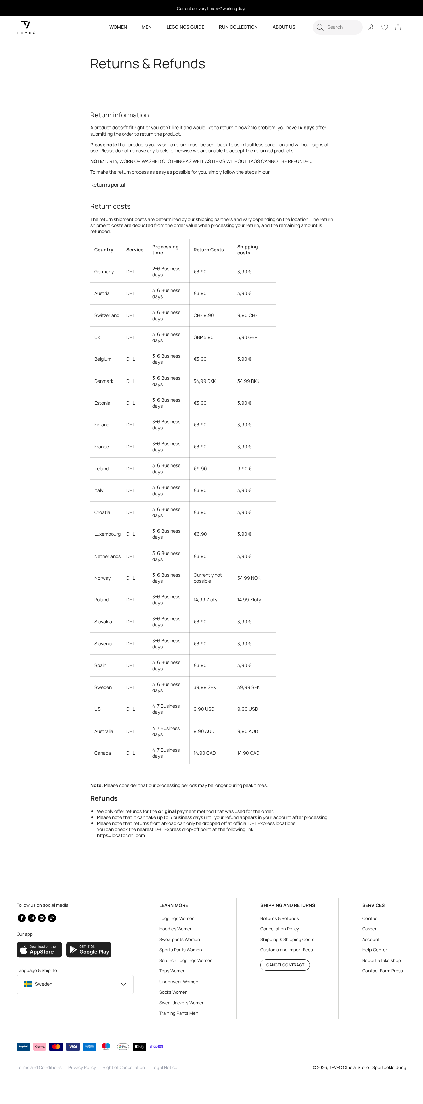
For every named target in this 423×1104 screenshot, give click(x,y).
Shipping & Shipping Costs (287, 939)
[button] (338, 27)
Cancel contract (285, 965)
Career (369, 929)
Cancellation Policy (279, 929)
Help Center (374, 950)
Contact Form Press (382, 971)
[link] (398, 27)
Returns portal (107, 184)
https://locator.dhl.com (121, 835)
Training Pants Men (178, 1013)
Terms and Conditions (39, 1067)
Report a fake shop (381, 960)
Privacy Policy (82, 1067)
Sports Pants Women (180, 950)
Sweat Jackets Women (182, 1003)
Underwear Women (178, 982)
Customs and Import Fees (286, 950)
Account (371, 939)
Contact (370, 918)
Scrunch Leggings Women (186, 960)
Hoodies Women (176, 929)
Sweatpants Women (179, 939)
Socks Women (173, 992)
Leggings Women (177, 918)
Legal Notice (164, 1067)
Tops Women (172, 971)
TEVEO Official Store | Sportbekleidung (367, 1067)
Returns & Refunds (279, 918)
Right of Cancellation (124, 1067)
